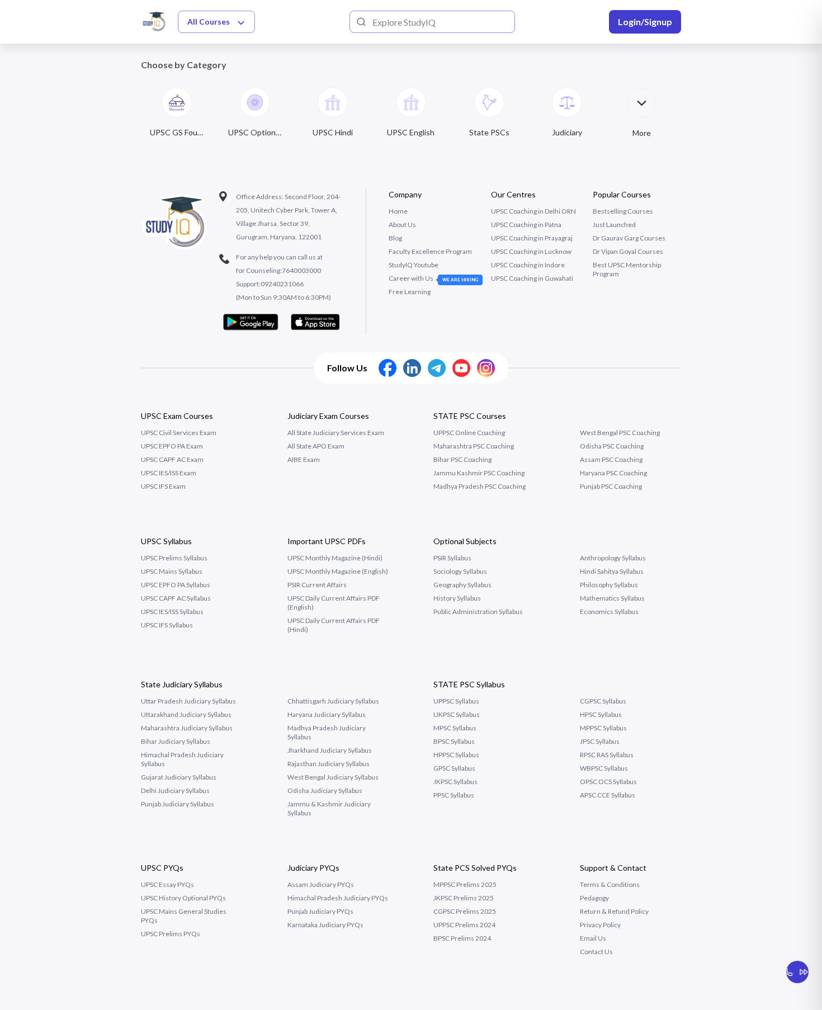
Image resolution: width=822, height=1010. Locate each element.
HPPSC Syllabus (456, 755)
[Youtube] (461, 368)
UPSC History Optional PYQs (183, 898)
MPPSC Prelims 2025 (465, 884)
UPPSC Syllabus (456, 701)
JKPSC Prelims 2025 (463, 898)
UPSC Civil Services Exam (178, 432)
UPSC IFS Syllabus (167, 625)
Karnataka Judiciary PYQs (325, 925)
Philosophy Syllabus (609, 584)
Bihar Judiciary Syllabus (175, 741)
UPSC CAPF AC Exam (172, 459)
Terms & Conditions (610, 884)
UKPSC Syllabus (456, 714)
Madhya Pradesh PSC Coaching (479, 486)
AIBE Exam (303, 459)
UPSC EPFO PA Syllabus (175, 584)
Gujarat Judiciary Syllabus (178, 777)
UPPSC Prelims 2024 (464, 925)
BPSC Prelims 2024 (462, 938)
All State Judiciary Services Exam (335, 432)
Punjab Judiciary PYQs (320, 911)
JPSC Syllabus (600, 741)
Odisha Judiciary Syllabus (324, 790)
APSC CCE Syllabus (607, 795)
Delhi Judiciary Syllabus (175, 790)
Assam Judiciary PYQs (320, 884)
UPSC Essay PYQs (167, 884)
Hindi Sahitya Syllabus (612, 571)
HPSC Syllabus (601, 714)
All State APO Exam (315, 446)
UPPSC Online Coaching (469, 432)
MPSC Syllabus (454, 728)
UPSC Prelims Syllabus (174, 558)
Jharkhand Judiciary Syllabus (329, 750)
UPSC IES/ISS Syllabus (172, 611)
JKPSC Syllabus (455, 781)
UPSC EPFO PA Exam (172, 446)
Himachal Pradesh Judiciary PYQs (337, 898)
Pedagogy (594, 898)
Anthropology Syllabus (613, 558)
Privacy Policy (600, 925)
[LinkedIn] (412, 368)
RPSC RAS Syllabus (607, 755)
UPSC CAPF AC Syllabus (176, 598)
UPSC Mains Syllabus (171, 571)
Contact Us (596, 951)
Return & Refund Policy (614, 911)
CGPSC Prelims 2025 (464, 911)
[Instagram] (486, 368)
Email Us (593, 938)
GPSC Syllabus (454, 768)
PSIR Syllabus (452, 558)
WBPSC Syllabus (604, 768)
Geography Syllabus (462, 584)
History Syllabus (457, 598)
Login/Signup (645, 21)
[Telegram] (437, 368)
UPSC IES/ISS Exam (168, 473)
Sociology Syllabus (460, 571)
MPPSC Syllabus (603, 728)
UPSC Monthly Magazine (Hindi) (334, 558)
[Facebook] (387, 368)
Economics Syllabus (609, 611)
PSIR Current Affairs (317, 584)
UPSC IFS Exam (163, 486)
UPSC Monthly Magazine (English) (337, 571)
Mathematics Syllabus (612, 598)
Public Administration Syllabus (478, 611)
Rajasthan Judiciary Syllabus (328, 763)
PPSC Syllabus (453, 795)
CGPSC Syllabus (603, 701)
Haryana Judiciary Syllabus (326, 714)
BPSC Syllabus (454, 741)
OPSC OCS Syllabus (608, 781)
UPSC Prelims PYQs (170, 933)
